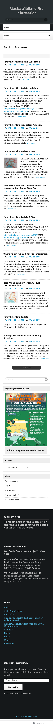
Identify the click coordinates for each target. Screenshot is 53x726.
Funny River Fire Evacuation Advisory (22, 125)
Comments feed (12, 495)
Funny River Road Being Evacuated (21, 61)
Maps (7, 640)
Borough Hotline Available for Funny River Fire (22, 336)
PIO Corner (9, 643)
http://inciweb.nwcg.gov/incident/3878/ (20, 109)
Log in (7, 486)
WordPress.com (12, 500)
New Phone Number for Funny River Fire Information (21, 284)
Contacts (8, 630)
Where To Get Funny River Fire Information (25, 254)
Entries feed (10, 490)
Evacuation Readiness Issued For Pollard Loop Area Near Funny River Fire (24, 186)
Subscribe (13, 687)
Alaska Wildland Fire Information (26, 11)
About (7, 607)
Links (7, 633)
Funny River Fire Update (15, 317)
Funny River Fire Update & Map (19, 151)
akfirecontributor (16, 65)
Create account (11, 481)
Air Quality (9, 614)
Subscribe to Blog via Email (16, 663)
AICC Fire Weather (13, 611)
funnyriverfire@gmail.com (15, 111)
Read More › (27, 80)
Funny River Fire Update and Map (20, 88)
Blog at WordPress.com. (27, 716)
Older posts (26, 368)
